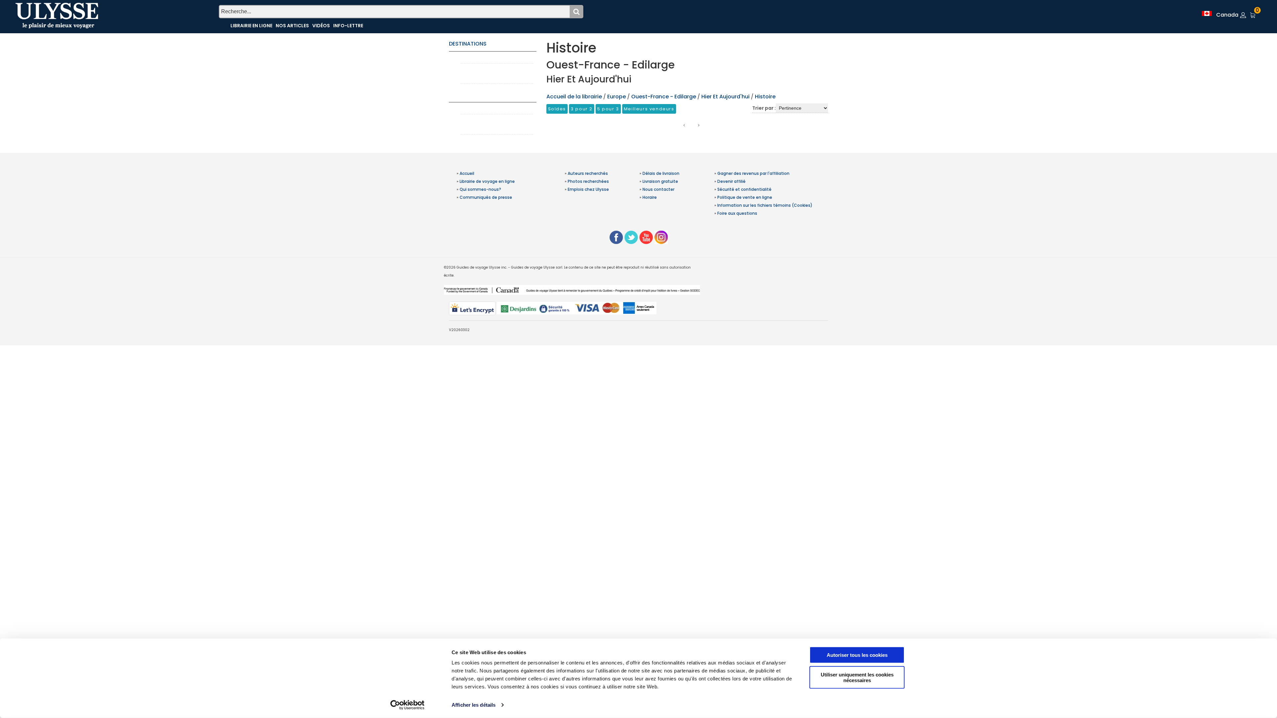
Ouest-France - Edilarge (663, 96)
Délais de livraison (660, 173)
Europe (617, 96)
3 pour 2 (582, 109)
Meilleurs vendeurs (649, 109)
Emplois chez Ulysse (588, 189)
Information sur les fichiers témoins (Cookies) (764, 205)
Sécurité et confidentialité (744, 189)
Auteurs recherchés (588, 173)
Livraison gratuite (660, 181)
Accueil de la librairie (574, 96)
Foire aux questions (737, 213)
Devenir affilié (731, 181)
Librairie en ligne (251, 25)
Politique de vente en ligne (744, 197)
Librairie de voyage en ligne (487, 181)
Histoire (765, 96)
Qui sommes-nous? (480, 189)
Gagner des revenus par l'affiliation (753, 173)
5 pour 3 (608, 109)
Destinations (468, 44)
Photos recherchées (588, 181)
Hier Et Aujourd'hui (725, 96)
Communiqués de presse (486, 197)
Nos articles (292, 25)
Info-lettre (348, 25)
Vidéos (321, 25)
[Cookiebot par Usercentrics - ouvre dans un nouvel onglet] (407, 705)
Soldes (557, 109)
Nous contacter (658, 189)
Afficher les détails (474, 705)
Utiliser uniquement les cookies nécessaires (857, 677)
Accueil (467, 173)
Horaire (649, 197)
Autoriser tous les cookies (857, 655)
